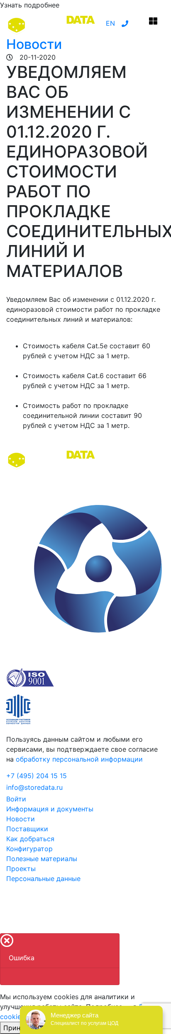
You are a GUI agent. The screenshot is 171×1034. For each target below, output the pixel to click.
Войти (16, 799)
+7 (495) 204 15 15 (36, 776)
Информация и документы (49, 809)
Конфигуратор (29, 849)
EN (110, 23)
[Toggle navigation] (153, 23)
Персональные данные (43, 878)
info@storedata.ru (34, 787)
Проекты (21, 868)
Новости (34, 44)
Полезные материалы (41, 858)
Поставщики (27, 829)
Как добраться (30, 839)
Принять (17, 1028)
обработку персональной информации (79, 759)
